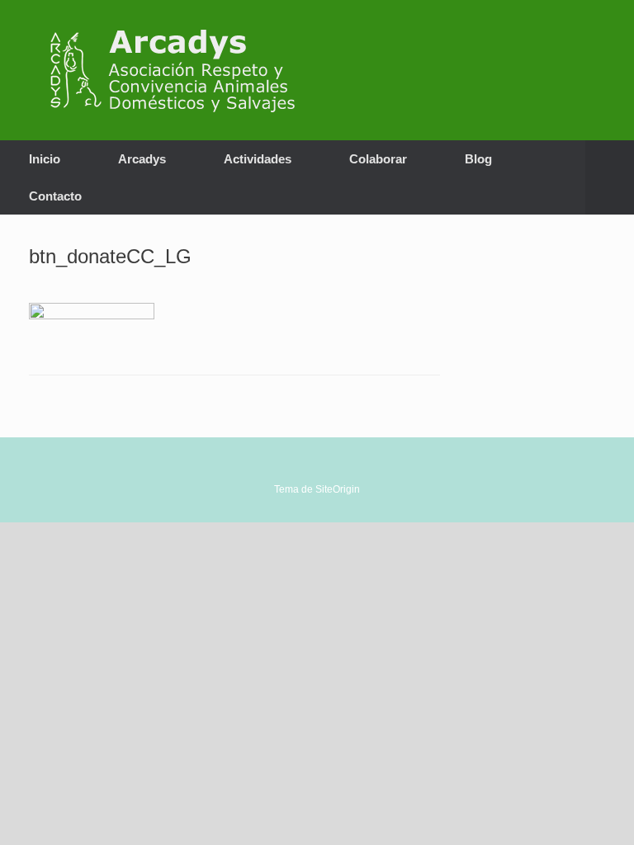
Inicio (44, 159)
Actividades (257, 159)
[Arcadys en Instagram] (568, 70)
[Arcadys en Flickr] (601, 70)
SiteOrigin (337, 489)
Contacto (55, 196)
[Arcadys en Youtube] (579, 70)
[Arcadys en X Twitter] (556, 70)
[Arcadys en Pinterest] (591, 70)
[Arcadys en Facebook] (545, 70)
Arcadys (142, 159)
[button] (609, 177)
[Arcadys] (181, 70)
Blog (478, 159)
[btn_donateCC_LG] (91, 315)
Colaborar (378, 159)
